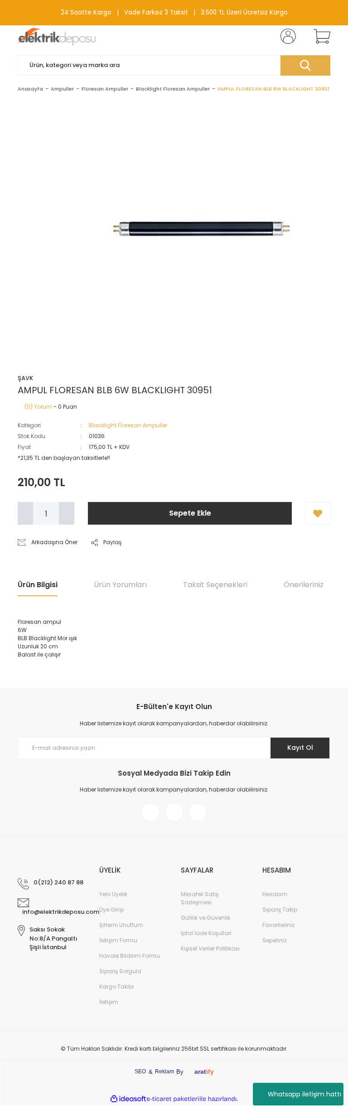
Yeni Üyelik (113, 894)
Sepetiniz (274, 940)
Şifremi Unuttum (121, 925)
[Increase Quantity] (66, 513)
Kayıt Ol (300, 747)
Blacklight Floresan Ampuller (128, 425)
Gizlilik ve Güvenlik (205, 918)
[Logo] (57, 36)
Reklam (164, 1071)
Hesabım (274, 894)
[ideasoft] (128, 1099)
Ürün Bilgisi (38, 584)
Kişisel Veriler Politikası (210, 948)
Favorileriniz (278, 925)
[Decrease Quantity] (25, 513)
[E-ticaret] (172, 1099)
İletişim (108, 1002)
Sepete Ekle (190, 513)
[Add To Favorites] (317, 513)
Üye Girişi (111, 909)
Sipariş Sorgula (120, 971)
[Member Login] (286, 36)
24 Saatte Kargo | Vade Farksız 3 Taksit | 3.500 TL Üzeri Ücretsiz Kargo (174, 12)
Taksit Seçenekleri (215, 584)
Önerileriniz (304, 584)
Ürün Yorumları (120, 584)
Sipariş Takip (279, 909)
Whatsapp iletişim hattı (304, 1094)
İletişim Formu (118, 940)
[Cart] (319, 36)
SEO (140, 1071)
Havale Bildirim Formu (129, 956)
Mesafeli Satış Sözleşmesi (199, 898)
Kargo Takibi (116, 986)
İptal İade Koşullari (206, 933)
